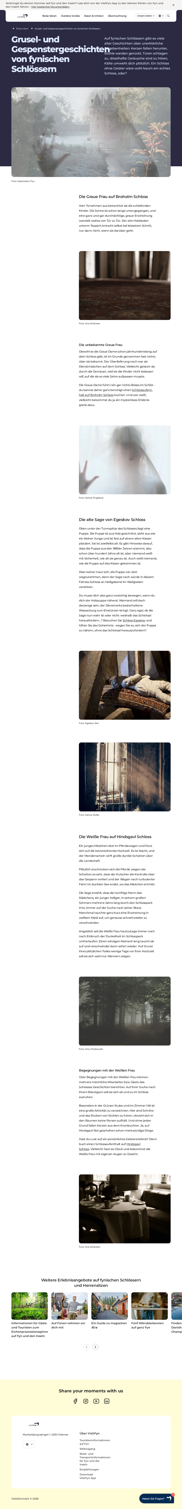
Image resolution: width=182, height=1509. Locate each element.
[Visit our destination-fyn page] (107, 1401)
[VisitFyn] (33, 1424)
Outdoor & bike (70, 15)
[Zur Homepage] (22, 16)
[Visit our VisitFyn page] (75, 1401)
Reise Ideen (49, 15)
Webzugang (87, 1448)
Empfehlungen (89, 1469)
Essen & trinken (94, 15)
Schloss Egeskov (134, 620)
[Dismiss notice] (173, 5)
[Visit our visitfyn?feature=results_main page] (96, 1401)
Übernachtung (117, 15)
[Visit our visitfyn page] (86, 1401)
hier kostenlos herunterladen (50, 6)
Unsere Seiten (144, 15)
